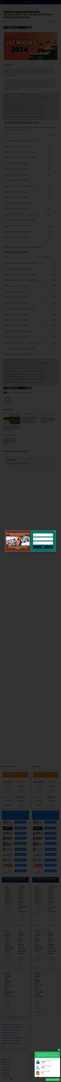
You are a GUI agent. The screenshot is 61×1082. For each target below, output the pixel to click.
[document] (30, 541)
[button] (55, 531)
